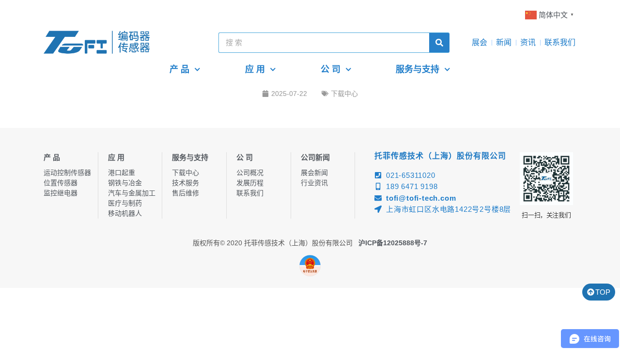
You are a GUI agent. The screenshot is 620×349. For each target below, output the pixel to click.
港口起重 (121, 172)
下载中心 (344, 93)
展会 (479, 42)
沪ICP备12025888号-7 (392, 243)
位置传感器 (61, 183)
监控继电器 (61, 193)
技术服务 (185, 183)
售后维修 (185, 193)
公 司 (331, 69)
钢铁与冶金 (125, 183)
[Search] (439, 42)
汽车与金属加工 (131, 193)
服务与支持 (417, 69)
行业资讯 (314, 183)
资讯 (528, 42)
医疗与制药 (125, 203)
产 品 (179, 69)
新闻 (504, 42)
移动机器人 (125, 213)
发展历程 (250, 183)
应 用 (255, 69)
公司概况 (250, 172)
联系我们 (559, 42)
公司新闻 (315, 157)
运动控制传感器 (67, 172)
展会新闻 (314, 172)
